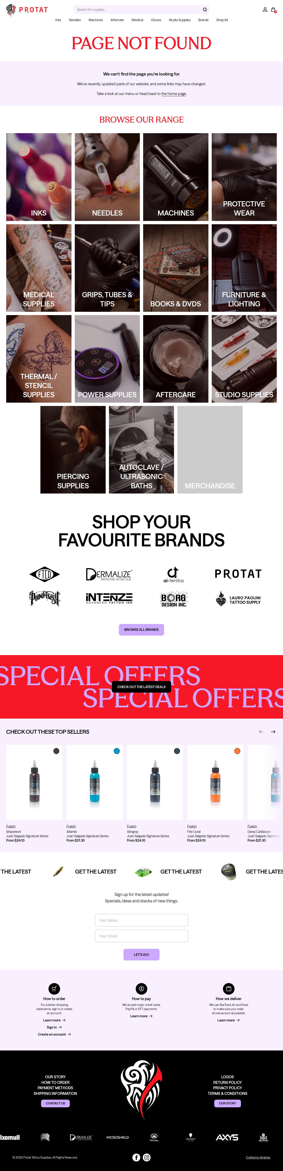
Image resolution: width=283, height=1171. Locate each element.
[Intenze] (109, 598)
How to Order (55, 1082)
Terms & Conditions (227, 1093)
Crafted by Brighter (258, 1157)
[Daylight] (178, 1137)
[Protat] (238, 574)
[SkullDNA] (251, 1137)
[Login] (265, 9)
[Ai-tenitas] (174, 574)
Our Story (55, 1077)
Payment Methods (55, 1088)
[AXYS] (214, 1137)
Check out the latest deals (141, 687)
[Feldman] (44, 574)
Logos (227, 1077)
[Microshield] (105, 1137)
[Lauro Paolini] (238, 598)
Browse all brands (141, 630)
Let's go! (141, 955)
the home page (173, 93)
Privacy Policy (227, 1088)
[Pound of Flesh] (44, 598)
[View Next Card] (273, 731)
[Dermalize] (109, 574)
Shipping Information (55, 1093)
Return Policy (227, 1082)
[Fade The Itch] (32, 1137)
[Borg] (174, 598)
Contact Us (55, 1103)
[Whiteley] (141, 1137)
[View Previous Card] (261, 731)
